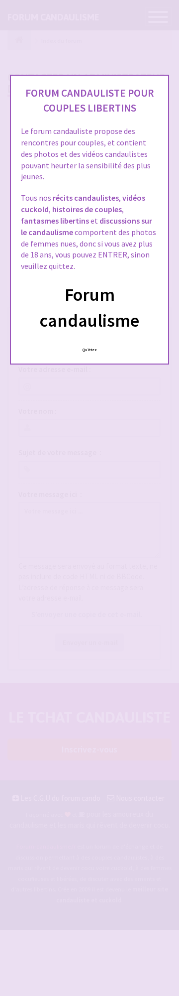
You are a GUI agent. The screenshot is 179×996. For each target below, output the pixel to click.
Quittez (90, 349)
